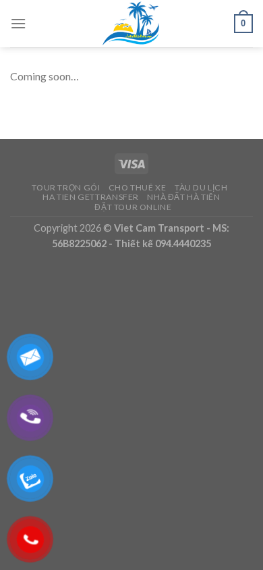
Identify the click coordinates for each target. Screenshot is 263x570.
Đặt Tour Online (132, 207)
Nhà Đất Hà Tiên (183, 197)
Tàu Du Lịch (201, 187)
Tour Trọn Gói (66, 187)
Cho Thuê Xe (138, 187)
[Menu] (18, 23)
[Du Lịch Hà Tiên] (131, 23)
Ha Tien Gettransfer (90, 197)
